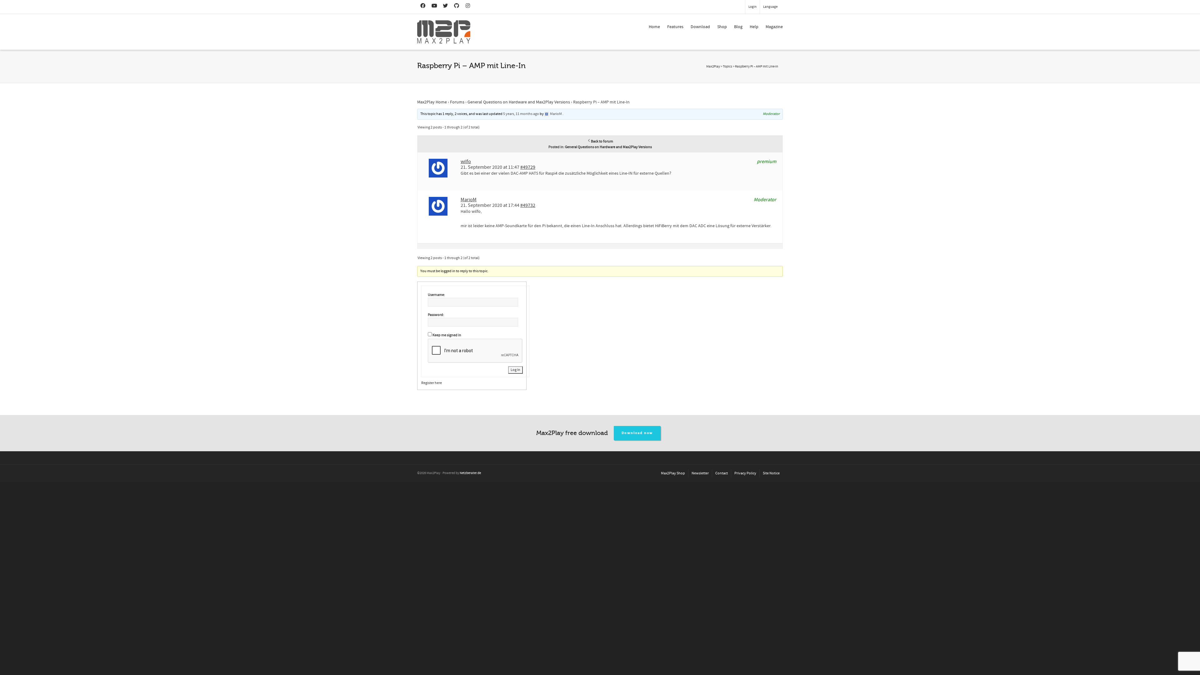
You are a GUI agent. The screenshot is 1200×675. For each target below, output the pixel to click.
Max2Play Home (432, 102)
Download (700, 27)
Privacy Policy (745, 473)
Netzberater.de (470, 473)
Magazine (774, 27)
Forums (457, 102)
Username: (436, 294)
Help (754, 27)
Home (654, 27)
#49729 (527, 167)
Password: (436, 314)
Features (675, 27)
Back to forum (602, 141)
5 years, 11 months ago (521, 114)
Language (770, 7)
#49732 (527, 205)
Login (752, 7)
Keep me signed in (446, 335)
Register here (431, 383)
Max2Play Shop (673, 473)
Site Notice (771, 473)
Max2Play (713, 66)
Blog (738, 27)
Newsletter (700, 473)
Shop (722, 27)
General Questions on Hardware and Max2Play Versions (519, 102)
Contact (721, 473)
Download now (637, 433)
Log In (515, 370)
